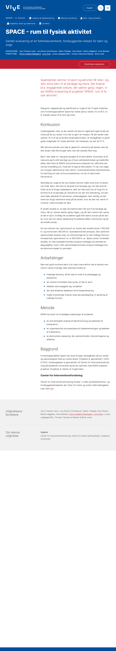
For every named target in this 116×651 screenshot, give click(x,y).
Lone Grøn (46, 54)
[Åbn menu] (107, 8)
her (52, 388)
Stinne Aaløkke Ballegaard (30, 54)
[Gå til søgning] (101, 8)
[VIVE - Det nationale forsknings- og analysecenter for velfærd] (25, 8)
